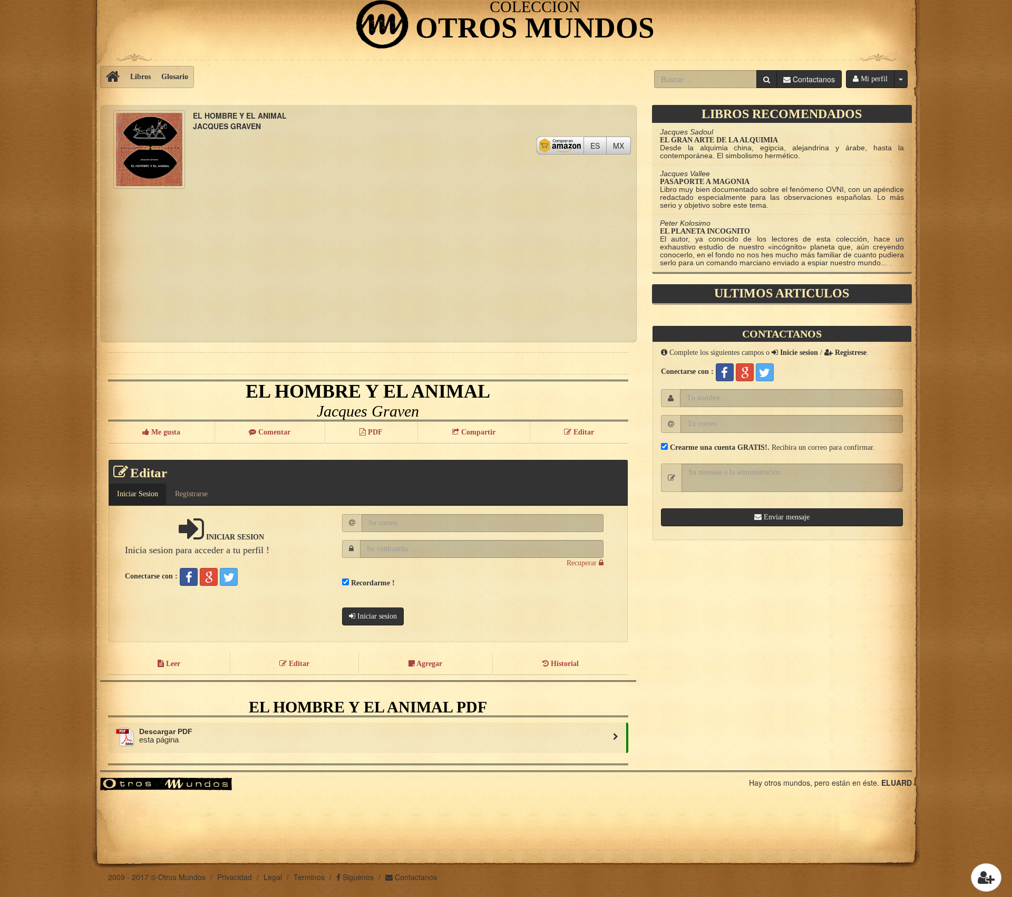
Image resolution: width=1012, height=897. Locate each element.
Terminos (309, 877)
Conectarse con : (151, 576)
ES (598, 145)
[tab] (618, 489)
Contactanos (415, 877)
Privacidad (234, 877)
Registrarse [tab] (191, 494)
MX (622, 145)
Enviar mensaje (786, 517)
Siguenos (357, 877)
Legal (273, 877)
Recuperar (583, 563)
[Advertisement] (368, 262)
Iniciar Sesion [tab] (137, 494)
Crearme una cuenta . (719, 447)
